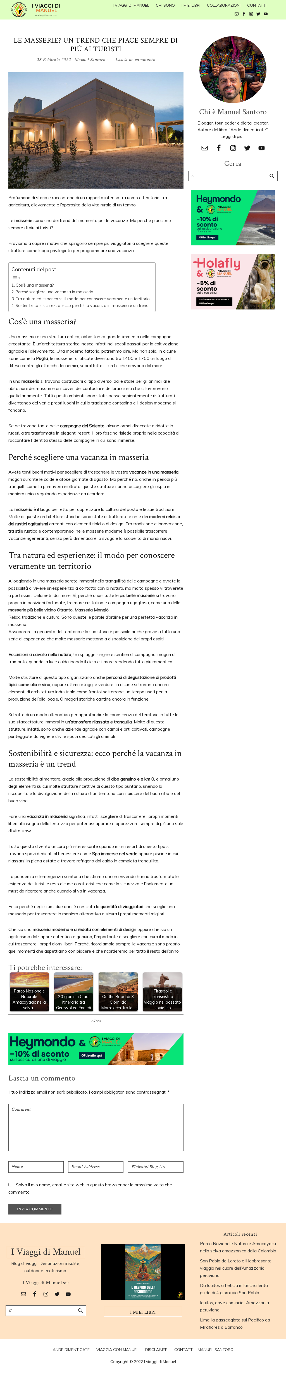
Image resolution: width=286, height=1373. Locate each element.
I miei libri (143, 1312)
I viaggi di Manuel (160, 1361)
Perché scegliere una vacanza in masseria (54, 291)
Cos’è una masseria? (35, 285)
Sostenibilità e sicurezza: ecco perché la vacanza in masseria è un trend (82, 305)
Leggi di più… (233, 136)
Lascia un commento (135, 60)
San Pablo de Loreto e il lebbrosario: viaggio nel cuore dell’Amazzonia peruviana (235, 1268)
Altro (96, 1021)
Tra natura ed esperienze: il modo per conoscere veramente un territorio (83, 298)
